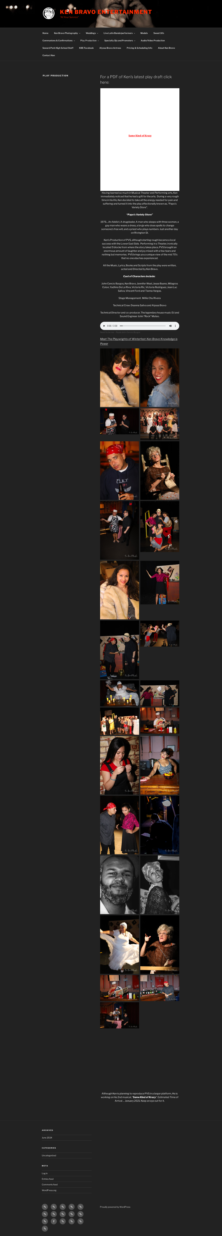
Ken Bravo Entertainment (106, 12)
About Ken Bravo (166, 48)
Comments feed (50, 1184)
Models (144, 33)
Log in (45, 1173)
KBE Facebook (86, 48)
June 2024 (47, 1137)
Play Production (88, 40)
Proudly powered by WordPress (115, 1207)
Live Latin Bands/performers (118, 33)
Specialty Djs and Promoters (118, 40)
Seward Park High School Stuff (57, 48)
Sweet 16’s (158, 33)
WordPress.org (49, 1190)
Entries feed (47, 1179)
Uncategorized (49, 1155)
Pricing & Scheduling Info (139, 48)
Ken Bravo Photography (66, 33)
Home (45, 33)
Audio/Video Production (153, 40)
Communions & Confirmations (57, 40)
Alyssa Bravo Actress (110, 48)
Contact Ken (48, 55)
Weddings (91, 33)
